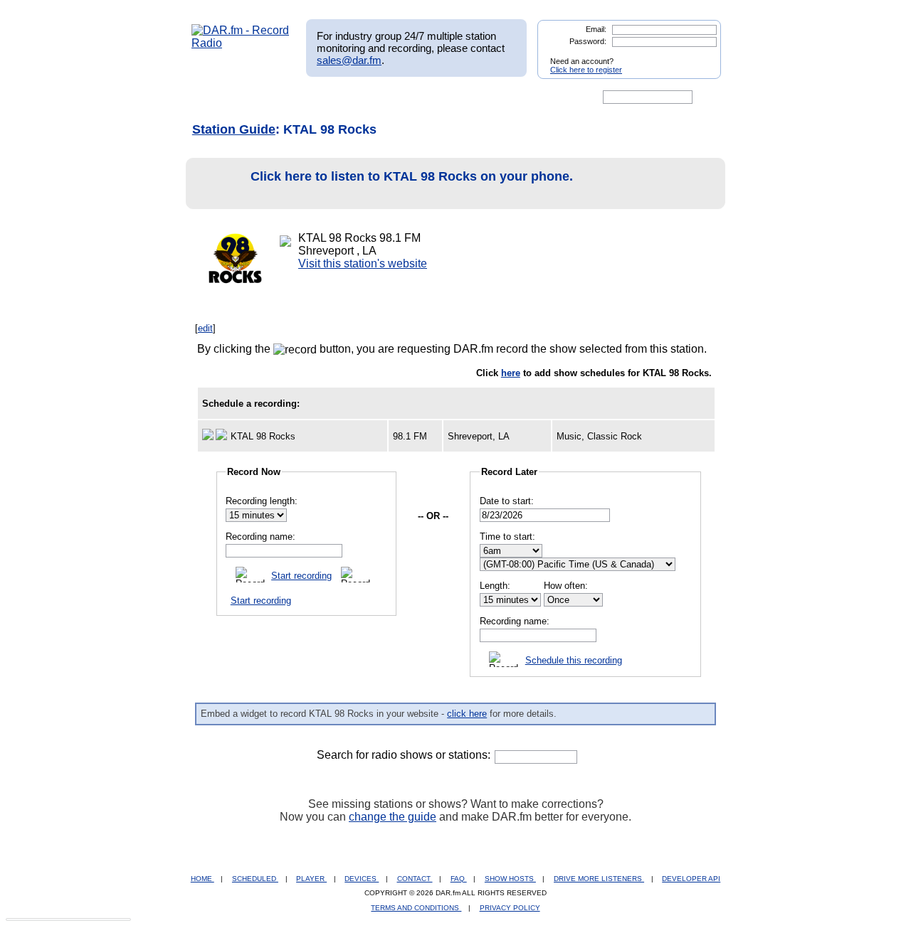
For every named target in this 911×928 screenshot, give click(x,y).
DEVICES (361, 878)
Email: (596, 29)
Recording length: (261, 501)
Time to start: (507, 536)
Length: (495, 585)
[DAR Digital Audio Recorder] (216, 97)
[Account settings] (524, 97)
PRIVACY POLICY (510, 908)
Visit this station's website (362, 263)
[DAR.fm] (240, 43)
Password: (587, 41)
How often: (566, 585)
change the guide (392, 817)
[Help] (413, 97)
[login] (699, 55)
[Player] (355, 97)
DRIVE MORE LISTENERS (599, 878)
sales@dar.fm (349, 60)
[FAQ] (467, 97)
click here (467, 713)
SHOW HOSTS (510, 878)
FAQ (459, 878)
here (510, 373)
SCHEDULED (255, 878)
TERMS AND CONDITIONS (416, 908)
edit (205, 328)
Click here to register (586, 69)
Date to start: (507, 501)
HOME (202, 878)
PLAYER (311, 878)
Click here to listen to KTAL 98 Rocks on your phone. (412, 176)
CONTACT (415, 878)
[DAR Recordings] (286, 97)
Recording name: (260, 536)
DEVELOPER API (691, 878)
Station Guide (233, 129)
